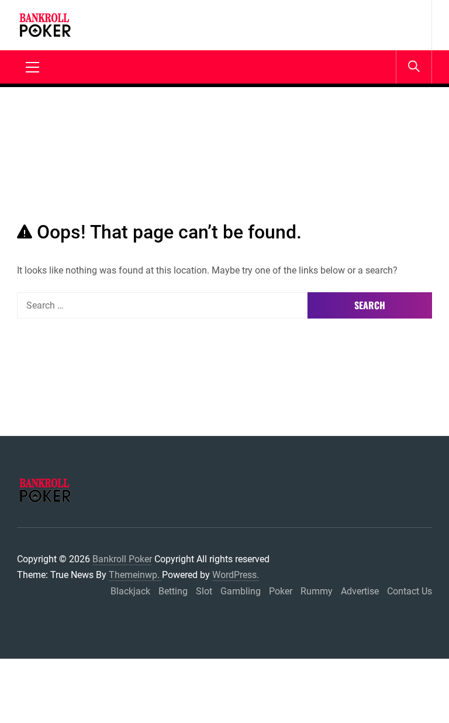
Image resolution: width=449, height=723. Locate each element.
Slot (204, 591)
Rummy (317, 591)
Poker (280, 591)
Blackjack (130, 591)
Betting (173, 591)
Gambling (240, 591)
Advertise (360, 591)
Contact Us (409, 591)
